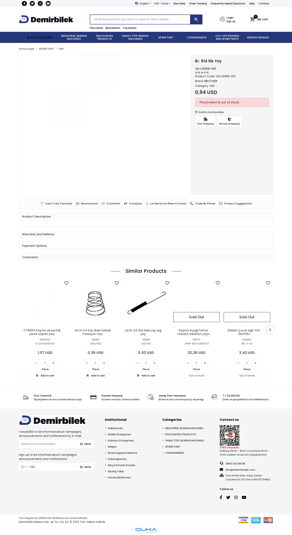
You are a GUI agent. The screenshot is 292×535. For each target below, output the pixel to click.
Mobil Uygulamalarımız (122, 453)
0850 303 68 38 (235, 463)
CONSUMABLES (174, 453)
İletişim (112, 447)
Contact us (229, 419)
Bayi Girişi (179, 3)
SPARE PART (172, 447)
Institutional (116, 419)
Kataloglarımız (117, 459)
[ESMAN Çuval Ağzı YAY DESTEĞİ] (247, 303)
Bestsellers (113, 28)
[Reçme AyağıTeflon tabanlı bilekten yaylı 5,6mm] (196, 303)
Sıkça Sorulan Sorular (121, 465)
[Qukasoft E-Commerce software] (146, 530)
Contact (264, 3)
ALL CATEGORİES (41, 37)
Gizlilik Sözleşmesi (119, 434)
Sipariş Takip (116, 471)
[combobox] (23, 466)
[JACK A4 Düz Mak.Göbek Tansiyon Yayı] (95, 303)
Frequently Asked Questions (228, 3)
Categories (172, 419)
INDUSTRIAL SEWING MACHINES (184, 428)
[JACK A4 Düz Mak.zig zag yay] (146, 303)
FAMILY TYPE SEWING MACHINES (184, 440)
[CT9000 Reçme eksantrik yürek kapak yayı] (45, 303)
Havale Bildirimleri (119, 477)
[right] (270, 329)
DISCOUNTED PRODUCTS (180, 434)
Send (87, 444)
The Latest (96, 28)
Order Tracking (198, 3)
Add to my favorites (211, 112)
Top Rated (129, 28)
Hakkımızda (115, 428)
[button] (259, 19)
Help (252, 3)
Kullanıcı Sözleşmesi (121, 440)
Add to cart (47, 375)
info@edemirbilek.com (240, 470)
